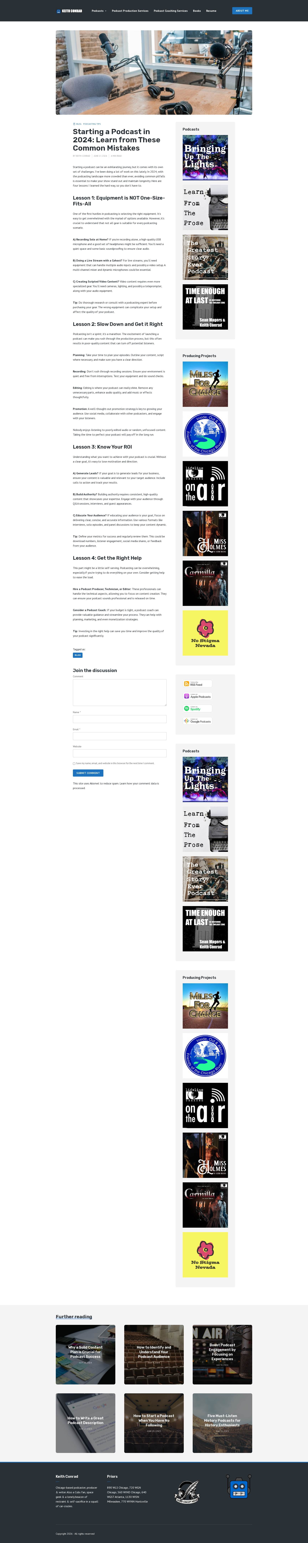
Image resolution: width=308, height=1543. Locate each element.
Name (77, 712)
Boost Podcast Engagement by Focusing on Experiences (222, 1352)
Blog (78, 124)
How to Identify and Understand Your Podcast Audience (154, 1352)
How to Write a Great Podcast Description (86, 1420)
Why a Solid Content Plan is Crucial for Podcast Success (85, 1352)
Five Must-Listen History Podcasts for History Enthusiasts (222, 1420)
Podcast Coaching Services (171, 10)
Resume (211, 10)
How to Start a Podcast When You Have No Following (154, 1420)
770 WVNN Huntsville (134, 1501)
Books (197, 10)
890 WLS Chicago (117, 1487)
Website (77, 746)
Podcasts (98, 10)
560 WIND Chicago (129, 1492)
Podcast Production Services (130, 10)
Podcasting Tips (92, 124)
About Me (242, 10)
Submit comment (88, 773)
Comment (78, 676)
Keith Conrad (83, 155)
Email (76, 729)
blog (78, 655)
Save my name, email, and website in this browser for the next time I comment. (115, 763)
